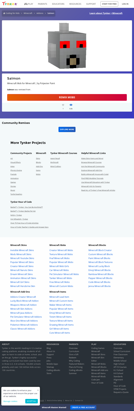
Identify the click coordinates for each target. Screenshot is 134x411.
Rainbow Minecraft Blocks (101, 274)
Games (13, 182)
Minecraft (28, 13)
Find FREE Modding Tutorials (92, 178)
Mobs (38, 174)
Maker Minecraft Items (60, 304)
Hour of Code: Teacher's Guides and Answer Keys (29, 227)
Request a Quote (121, 392)
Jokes (12, 166)
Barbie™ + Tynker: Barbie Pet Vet (23, 211)
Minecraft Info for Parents (91, 186)
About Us (51, 351)
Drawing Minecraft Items (61, 324)
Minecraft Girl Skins (19, 282)
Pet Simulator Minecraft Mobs (64, 274)
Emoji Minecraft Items (60, 312)
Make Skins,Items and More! (92, 158)
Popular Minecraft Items (61, 308)
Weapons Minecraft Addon (23, 304)
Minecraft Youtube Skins (22, 258)
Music (12, 190)
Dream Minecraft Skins (21, 274)
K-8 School (118, 373)
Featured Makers (76, 364)
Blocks (38, 162)
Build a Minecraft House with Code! (94, 174)
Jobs (48, 360)
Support (50, 354)
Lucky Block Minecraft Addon (24, 300)
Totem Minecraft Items (60, 316)
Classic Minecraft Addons (22, 328)
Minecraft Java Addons (21, 312)
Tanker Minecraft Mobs (60, 278)
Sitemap (50, 367)
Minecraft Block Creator (100, 250)
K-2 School (118, 370)
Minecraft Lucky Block (99, 266)
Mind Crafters (55, 166)
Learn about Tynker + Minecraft (106, 13)
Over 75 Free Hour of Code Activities (24, 223)
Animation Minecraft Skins (23, 278)
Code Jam (95, 379)
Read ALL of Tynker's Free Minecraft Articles (98, 190)
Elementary (119, 357)
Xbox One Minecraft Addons (24, 320)
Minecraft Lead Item (59, 296)
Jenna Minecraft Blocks (99, 286)
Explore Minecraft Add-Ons (91, 170)
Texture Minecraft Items (61, 320)
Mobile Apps (52, 364)
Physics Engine (16, 170)
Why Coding (74, 360)
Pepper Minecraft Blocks (100, 278)
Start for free (109, 4)
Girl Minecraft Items (59, 328)
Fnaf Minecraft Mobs (59, 258)
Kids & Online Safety (54, 400)
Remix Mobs (67, 97)
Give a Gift (73, 354)
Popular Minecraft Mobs (61, 262)
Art (11, 158)
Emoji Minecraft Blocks (99, 270)
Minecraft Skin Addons (21, 308)
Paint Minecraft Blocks (99, 258)
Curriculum (74, 351)
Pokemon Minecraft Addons (24, 324)
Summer (73, 373)
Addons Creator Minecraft (23, 296)
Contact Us (79, 400)
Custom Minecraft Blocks (100, 254)
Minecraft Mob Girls (59, 266)
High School (119, 364)
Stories (13, 186)
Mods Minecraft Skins (20, 254)
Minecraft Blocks (98, 367)
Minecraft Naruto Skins (21, 270)
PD (115, 382)
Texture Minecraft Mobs (61, 254)
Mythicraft (54, 162)
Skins (38, 158)
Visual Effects (15, 162)
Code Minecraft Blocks (99, 282)
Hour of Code (97, 382)
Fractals (13, 174)
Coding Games (97, 348)
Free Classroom (121, 354)
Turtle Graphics (16, 194)
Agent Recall (55, 158)
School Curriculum (122, 351)
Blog (49, 348)
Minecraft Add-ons (99, 370)
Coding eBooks (53, 370)
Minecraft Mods (98, 376)
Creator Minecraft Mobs (61, 250)
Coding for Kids (12, 13)
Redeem (72, 357)
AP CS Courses (120, 367)
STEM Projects (120, 389)
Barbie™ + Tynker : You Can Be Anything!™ (26, 207)
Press (49, 357)
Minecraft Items (98, 373)
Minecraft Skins (98, 354)
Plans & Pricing (75, 367)
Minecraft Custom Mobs (61, 286)
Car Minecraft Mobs (59, 270)
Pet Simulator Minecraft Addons (26, 316)
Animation (14, 178)
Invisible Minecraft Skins (22, 250)
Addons (40, 13)
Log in (125, 4)
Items (38, 170)
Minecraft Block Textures (100, 262)
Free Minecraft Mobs (59, 282)
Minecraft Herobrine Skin (22, 286)
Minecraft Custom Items (61, 300)
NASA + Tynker (16, 215)
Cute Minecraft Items (59, 332)
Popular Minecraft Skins (22, 262)
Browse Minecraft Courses (91, 162)
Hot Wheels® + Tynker (19, 219)
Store (49, 373)
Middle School (120, 360)
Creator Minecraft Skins (22, 266)
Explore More (67, 129)
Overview (73, 348)
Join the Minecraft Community (93, 166)
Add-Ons (39, 166)
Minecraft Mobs (98, 364)
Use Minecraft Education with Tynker (95, 182)
